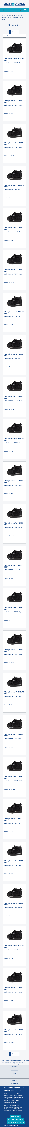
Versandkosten (5, 1062)
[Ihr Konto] (25, 10)
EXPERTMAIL (14, 1083)
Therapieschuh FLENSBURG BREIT (13, 101)
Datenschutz (14, 1070)
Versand (14, 1076)
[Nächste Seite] (15, 32)
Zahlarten (14, 1080)
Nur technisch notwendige (16, 1122)
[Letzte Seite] (18, 32)
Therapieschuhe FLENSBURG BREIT (14, 59)
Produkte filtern (15, 25)
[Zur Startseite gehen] (14, 4)
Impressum (14, 1066)
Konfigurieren (15, 1116)
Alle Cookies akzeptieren (15, 1119)
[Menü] (3, 10)
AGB (14, 1073)
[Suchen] (21, 10)
